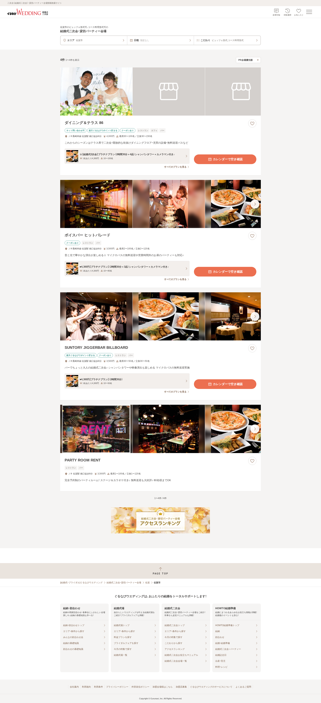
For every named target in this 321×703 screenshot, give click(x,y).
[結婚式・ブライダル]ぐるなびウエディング (81, 582)
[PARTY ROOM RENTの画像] (160, 429)
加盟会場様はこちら (163, 687)
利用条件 (98, 687)
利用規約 (86, 687)
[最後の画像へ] (254, 204)
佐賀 (147, 582)
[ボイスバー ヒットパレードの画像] (160, 204)
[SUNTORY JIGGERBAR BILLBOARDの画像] (160, 316)
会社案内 (74, 687)
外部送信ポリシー (140, 687)
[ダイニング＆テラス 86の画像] (160, 91)
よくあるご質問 (243, 687)
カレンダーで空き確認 (228, 159)
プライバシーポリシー (117, 687)
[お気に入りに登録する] (252, 123)
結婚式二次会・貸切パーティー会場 (124, 582)
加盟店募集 (181, 687)
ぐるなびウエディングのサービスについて (211, 687)
